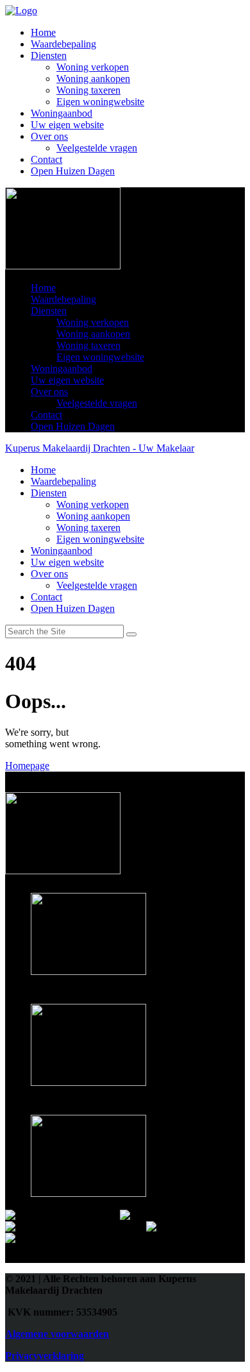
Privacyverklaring (44, 1355)
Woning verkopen (92, 67)
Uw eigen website (67, 124)
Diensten (49, 55)
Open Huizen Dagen (73, 170)
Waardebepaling (63, 43)
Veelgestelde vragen (96, 147)
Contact (46, 159)
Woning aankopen (93, 78)
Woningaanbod (61, 113)
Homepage (27, 765)
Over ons (49, 136)
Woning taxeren (88, 90)
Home (43, 32)
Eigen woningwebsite (100, 101)
